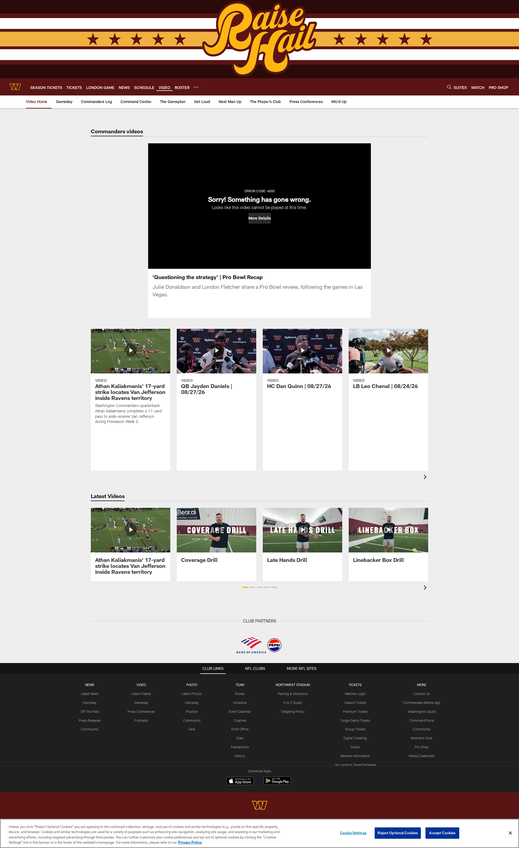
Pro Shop (421, 747)
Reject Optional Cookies (398, 833)
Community (89, 729)
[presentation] (426, 478)
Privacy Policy (190, 842)
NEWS (89, 685)
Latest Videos (141, 693)
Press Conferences (141, 711)
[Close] (510, 833)
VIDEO (141, 685)
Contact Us (422, 693)
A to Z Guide (293, 702)
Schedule (240, 702)
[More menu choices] (196, 87)
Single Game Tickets (355, 720)
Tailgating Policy (293, 711)
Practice (192, 711)
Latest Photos (192, 693)
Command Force (422, 720)
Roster (240, 693)
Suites (355, 747)
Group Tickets (355, 729)
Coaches (240, 720)
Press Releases (90, 720)
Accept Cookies (442, 833)
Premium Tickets (355, 711)
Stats (240, 738)
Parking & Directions (293, 693)
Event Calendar (240, 711)
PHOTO (191, 685)
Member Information (355, 756)
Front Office (239, 729)
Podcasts (141, 720)
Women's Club (421, 738)
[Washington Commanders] (259, 806)
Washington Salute (421, 711)
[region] (259, 833)
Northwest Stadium (293, 685)
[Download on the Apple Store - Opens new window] (240, 781)
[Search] (449, 87)
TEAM (240, 685)
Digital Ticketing (355, 738)
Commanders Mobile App (421, 702)
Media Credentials (422, 756)
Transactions (240, 747)
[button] (259, 218)
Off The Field (90, 711)
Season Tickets (355, 702)
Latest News (89, 693)
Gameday (90, 702)
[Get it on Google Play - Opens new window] (277, 783)
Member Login (355, 693)
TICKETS (355, 685)
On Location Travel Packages (355, 765)
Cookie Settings (353, 833)
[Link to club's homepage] (15, 86)
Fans (191, 729)
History (240, 756)
